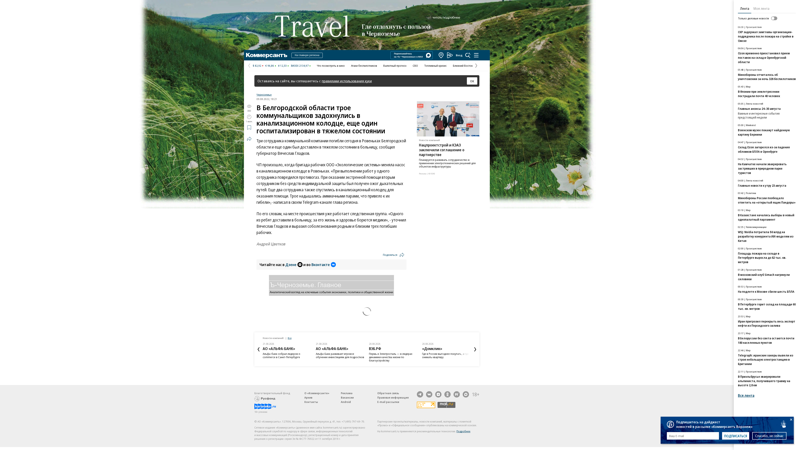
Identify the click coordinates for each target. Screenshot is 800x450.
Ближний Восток (463, 66)
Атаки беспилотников (364, 66)
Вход (459, 55)
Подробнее (463, 431)
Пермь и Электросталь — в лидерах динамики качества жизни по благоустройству (390, 357)
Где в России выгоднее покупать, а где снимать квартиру (445, 355)
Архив (308, 397)
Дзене (290, 264)
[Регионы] (441, 55)
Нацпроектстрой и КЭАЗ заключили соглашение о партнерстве (441, 149)
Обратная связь (388, 393)
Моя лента (761, 8)
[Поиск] (468, 55)
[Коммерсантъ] (266, 55)
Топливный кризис (435, 66)
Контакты (311, 402)
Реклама (346, 393)
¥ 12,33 (282, 66)
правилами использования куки (347, 81)
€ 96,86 (269, 66)
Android (346, 402)
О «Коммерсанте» (316, 393)
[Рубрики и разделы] (476, 55)
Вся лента (746, 395)
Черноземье (264, 94)
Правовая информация (393, 397)
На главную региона (307, 55)
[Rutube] (457, 394)
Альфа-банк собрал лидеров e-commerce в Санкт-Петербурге (282, 355)
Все (289, 338)
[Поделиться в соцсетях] (249, 138)
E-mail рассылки (388, 402)
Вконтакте (320, 264)
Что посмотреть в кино (331, 66)
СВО (415, 66)
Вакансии (347, 397)
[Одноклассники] (447, 394)
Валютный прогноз (394, 66)
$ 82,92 (257, 66)
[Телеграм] (420, 394)
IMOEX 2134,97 (300, 66)
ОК (472, 81)
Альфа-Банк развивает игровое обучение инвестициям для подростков (340, 355)
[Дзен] (438, 394)
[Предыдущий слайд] (258, 349)
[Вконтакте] (429, 394)
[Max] (466, 394)
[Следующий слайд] (475, 349)
